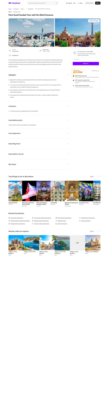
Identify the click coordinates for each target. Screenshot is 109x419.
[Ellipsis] (25, 9)
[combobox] (42, 3)
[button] (31, 32)
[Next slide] (99, 176)
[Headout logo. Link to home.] (14, 3)
